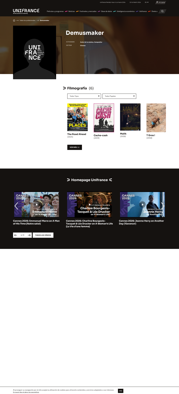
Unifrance (143, 11)
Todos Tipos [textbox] (74, 96)
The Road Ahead (76, 134)
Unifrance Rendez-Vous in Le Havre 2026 (112, 2)
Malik (123, 133)
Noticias (72, 11)
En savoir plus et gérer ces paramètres (26, 392)
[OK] (120, 391)
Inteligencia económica (126, 11)
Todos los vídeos (43, 235)
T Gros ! (150, 135)
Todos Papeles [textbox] (110, 96)
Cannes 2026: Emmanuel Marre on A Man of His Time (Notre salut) (36, 222)
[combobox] (84, 96)
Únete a (154, 11)
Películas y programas (55, 11)
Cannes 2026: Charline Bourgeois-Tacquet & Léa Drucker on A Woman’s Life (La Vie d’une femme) (89, 224)
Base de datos (106, 11)
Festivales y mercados (88, 11)
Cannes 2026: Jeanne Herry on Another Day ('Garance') (141, 222)
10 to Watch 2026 (135, 2)
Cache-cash (101, 135)
